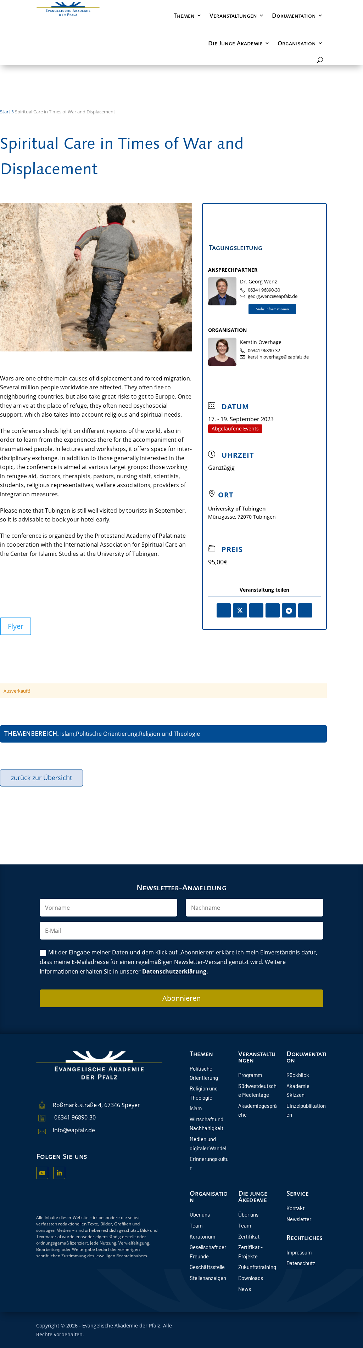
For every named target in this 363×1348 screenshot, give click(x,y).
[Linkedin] (256, 610)
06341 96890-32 (264, 350)
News (244, 1289)
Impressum (299, 1252)
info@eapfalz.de (74, 1130)
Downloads (250, 1278)
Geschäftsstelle (207, 1267)
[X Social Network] (240, 610)
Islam (196, 1108)
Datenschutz (300, 1263)
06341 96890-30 (264, 290)
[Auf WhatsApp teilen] (273, 610)
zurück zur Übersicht (41, 777)
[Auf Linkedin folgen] (59, 1173)
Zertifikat (248, 1236)
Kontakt (295, 1208)
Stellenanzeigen (208, 1278)
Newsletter (298, 1219)
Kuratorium (202, 1236)
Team (196, 1225)
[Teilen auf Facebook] (224, 610)
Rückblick (297, 1075)
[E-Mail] (305, 610)
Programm (250, 1075)
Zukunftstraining (257, 1267)
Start (5, 111)
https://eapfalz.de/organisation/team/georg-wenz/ (272, 309)
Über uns (200, 1214)
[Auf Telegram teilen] (289, 610)
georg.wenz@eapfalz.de (272, 296)
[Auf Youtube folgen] (42, 1173)
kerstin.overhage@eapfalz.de (278, 357)
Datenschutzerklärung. (175, 971)
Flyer (15, 626)
